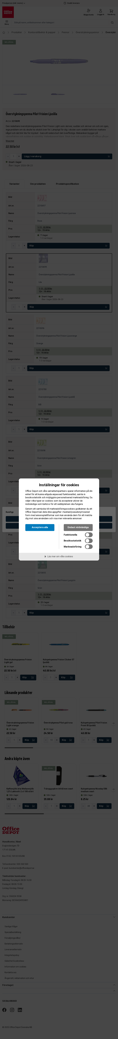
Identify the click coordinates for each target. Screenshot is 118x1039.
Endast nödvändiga (78, 527)
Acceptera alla (40, 527)
